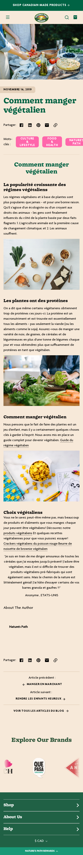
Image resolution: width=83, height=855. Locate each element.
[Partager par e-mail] (47, 125)
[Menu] (7, 17)
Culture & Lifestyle (27, 142)
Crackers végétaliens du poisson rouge (30, 544)
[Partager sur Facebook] (21, 125)
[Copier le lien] (55, 125)
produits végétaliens (17, 533)
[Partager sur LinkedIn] (30, 125)
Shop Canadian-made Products (40, 5)
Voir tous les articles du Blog (39, 711)
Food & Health (52, 142)
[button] (67, 17)
